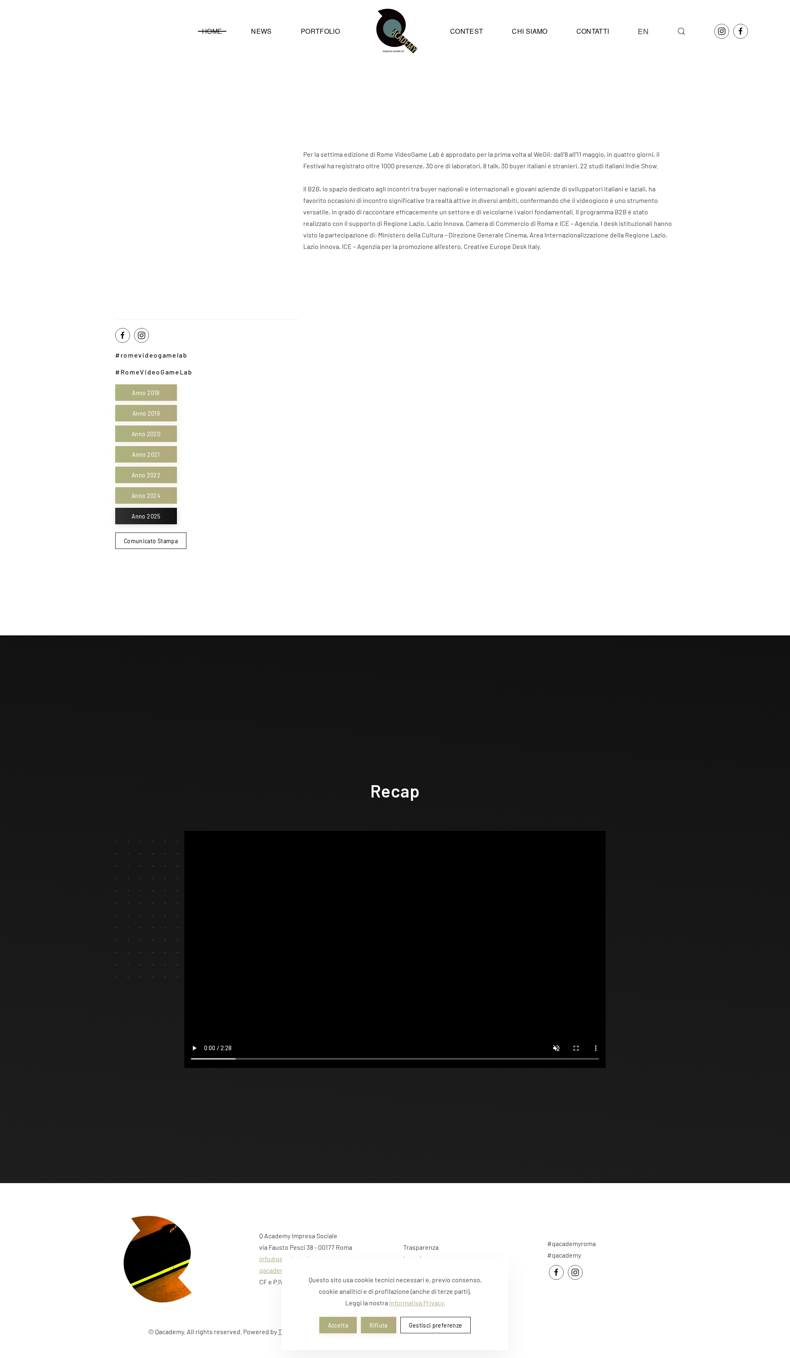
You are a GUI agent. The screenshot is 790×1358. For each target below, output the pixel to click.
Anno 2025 (146, 516)
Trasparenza (421, 1247)
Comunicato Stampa (151, 540)
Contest (466, 31)
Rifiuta (378, 1325)
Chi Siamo (529, 31)
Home (212, 31)
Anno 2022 (146, 475)
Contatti (592, 31)
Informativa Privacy (416, 1303)
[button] (681, 31)
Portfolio (320, 31)
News (261, 31)
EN (643, 31)
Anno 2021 (146, 454)
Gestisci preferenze (435, 1325)
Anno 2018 (146, 392)
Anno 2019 (146, 413)
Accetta (338, 1325)
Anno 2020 (146, 433)
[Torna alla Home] (395, 31)
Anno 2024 (146, 495)
